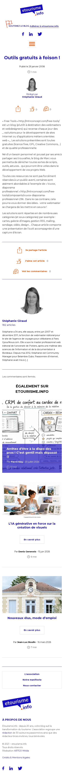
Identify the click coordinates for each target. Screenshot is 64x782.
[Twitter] (40, 34)
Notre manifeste (32, 679)
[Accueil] (32, 5)
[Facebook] (23, 34)
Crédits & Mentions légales (16, 757)
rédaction (7, 732)
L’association (32, 674)
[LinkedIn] (31, 34)
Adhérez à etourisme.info (44, 26)
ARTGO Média (21, 750)
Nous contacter (32, 685)
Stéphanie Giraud (14, 321)
